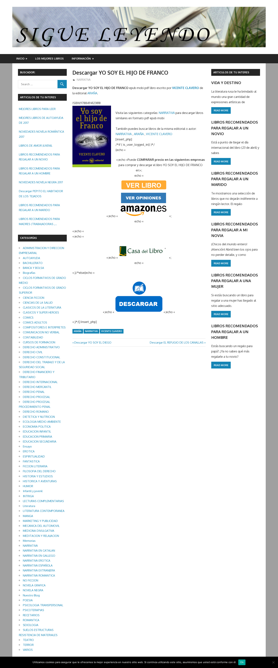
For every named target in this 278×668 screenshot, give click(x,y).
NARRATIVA (84, 79)
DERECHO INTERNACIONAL (40, 382)
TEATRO (28, 640)
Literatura (29, 506)
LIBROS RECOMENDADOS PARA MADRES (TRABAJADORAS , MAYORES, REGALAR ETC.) (39, 222)
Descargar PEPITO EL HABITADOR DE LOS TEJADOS (41, 193)
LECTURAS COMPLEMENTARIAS (43, 501)
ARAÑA (92, 93)
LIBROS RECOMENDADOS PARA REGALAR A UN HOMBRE (39, 171)
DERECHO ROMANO (36, 411)
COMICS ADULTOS (35, 322)
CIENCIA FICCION (33, 298)
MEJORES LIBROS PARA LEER (37, 109)
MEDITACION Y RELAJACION (41, 536)
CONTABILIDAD (33, 337)
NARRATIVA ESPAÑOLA (38, 565)
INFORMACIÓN (81, 58)
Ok (242, 662)
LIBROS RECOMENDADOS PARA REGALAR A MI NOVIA (234, 229)
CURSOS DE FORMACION (39, 342)
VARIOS (28, 650)
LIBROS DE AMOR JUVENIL (35, 145)
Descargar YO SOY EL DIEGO (92, 342)
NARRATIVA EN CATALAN (39, 550)
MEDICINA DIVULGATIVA (38, 531)
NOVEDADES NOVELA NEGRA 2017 (41, 182)
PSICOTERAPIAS (33, 610)
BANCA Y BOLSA (33, 268)
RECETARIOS (31, 615)
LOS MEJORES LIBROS (49, 58)
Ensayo (27, 446)
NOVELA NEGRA (33, 590)
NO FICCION (30, 580)
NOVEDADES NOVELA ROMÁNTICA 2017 (41, 134)
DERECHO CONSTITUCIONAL (41, 357)
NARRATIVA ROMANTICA (39, 575)
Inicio (20, 58)
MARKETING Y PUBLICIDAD (40, 521)
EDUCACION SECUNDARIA (39, 441)
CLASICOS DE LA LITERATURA (42, 307)
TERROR (28, 645)
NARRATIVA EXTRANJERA (39, 570)
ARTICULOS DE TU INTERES (231, 72)
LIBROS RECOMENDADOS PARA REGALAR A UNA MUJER (234, 280)
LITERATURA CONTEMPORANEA (43, 511)
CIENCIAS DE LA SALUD (38, 302)
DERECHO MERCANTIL (37, 387)
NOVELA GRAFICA (34, 585)
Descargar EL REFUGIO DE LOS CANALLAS (176, 342)
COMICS (28, 317)
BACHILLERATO (33, 263)
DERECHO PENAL (34, 392)
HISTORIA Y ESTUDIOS (38, 476)
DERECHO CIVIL (33, 352)
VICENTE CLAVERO (185, 88)
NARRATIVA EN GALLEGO (39, 555)
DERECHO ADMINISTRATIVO (41, 347)
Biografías (29, 273)
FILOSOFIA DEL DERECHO (39, 471)
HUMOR (28, 486)
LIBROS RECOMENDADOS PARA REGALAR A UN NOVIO (39, 157)
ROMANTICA (31, 620)
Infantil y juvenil (33, 491)
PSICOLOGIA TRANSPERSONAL (43, 605)
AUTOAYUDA (31, 258)
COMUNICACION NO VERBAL (41, 332)
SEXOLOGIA (30, 625)
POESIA (28, 600)
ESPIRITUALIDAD (34, 456)
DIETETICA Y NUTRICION (39, 417)
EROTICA (29, 451)
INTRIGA (28, 496)
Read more (221, 110)
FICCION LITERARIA (35, 466)
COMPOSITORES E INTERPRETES (44, 327)
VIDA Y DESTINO (226, 82)
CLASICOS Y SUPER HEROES (41, 312)
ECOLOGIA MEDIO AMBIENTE (42, 421)
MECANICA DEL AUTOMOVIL (41, 526)
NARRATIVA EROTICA (36, 560)
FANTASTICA (31, 461)
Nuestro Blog (31, 595)
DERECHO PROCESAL (36, 397)
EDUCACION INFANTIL (37, 431)
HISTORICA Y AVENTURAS (40, 481)
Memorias (29, 541)
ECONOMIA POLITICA (37, 426)
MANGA (28, 516)
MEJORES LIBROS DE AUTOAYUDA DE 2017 (41, 120)
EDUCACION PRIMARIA (37, 436)
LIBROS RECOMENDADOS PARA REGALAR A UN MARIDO (39, 207)
